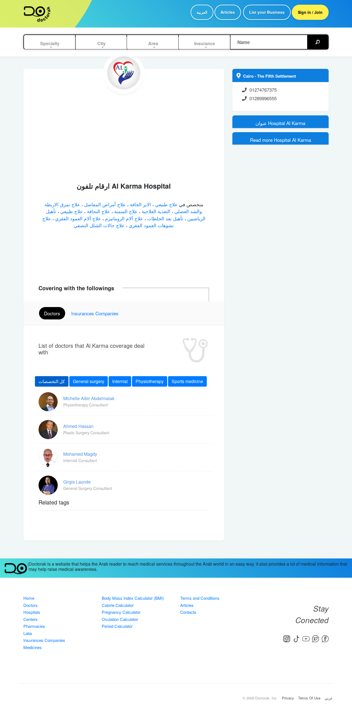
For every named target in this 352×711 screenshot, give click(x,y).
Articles (228, 12)
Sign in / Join (310, 12)
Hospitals (31, 612)
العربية (202, 12)
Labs (27, 633)
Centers (30, 619)
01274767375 (263, 89)
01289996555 (263, 98)
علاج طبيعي (166, 204)
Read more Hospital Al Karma (280, 139)
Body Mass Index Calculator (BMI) (133, 598)
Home (28, 598)
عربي (328, 698)
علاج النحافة (98, 211)
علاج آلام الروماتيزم (123, 218)
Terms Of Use (309, 698)
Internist (120, 381)
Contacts (188, 612)
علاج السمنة (125, 211)
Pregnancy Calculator (121, 612)
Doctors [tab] (52, 313)
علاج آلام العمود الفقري (77, 218)
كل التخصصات (51, 381)
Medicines (32, 647)
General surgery (88, 381)
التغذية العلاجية (155, 211)
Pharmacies (34, 626)
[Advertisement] (123, 134)
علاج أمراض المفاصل (104, 204)
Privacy (288, 698)
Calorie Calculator (118, 605)
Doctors (30, 605)
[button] (50, 43)
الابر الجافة (139, 204)
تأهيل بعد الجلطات (164, 218)
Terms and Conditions (199, 598)
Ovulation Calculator (120, 619)
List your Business (267, 12)
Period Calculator (117, 626)
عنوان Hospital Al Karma (280, 123)
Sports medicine (187, 381)
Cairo (249, 76)
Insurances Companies (44, 640)
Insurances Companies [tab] (95, 313)
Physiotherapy (150, 381)
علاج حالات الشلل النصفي (99, 225)
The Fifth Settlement (276, 76)
